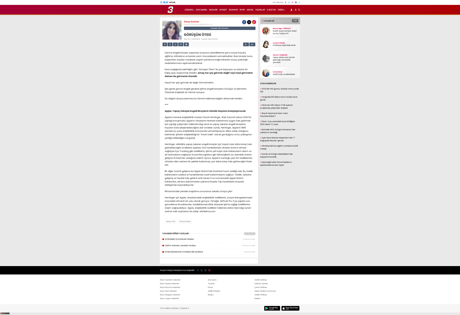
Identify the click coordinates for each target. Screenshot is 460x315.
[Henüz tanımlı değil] (244, 22)
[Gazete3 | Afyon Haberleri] (170, 12)
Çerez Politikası (261, 287)
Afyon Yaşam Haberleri (169, 298)
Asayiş (250, 10)
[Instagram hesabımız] (292, 2)
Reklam (258, 298)
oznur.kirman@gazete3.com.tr (202, 24)
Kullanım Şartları (261, 283)
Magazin (213, 10)
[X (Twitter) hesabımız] (289, 2)
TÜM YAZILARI (249, 234)
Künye (210, 287)
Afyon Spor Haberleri (168, 291)
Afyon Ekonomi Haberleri (170, 287)
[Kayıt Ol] (292, 10)
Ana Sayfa (212, 280)
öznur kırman (185, 222)
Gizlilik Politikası (214, 291)
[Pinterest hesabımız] (296, 2)
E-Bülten (271, 10)
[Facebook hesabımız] (285, 2)
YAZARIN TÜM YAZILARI (219, 28)
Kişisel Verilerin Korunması (265, 291)
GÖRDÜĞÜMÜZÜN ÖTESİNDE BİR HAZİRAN (210, 251)
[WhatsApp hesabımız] (299, 2)
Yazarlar (260, 10)
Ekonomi (233, 10)
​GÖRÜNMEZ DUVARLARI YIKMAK (210, 239)
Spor (242, 10)
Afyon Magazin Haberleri (170, 295)
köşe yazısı (171, 222)
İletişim (211, 295)
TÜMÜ (295, 21)
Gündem (189, 10)
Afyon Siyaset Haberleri (169, 283)
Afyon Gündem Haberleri (170, 280)
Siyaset (223, 10)
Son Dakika (201, 10)
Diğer (280, 10)
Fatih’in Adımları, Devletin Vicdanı (210, 245)
